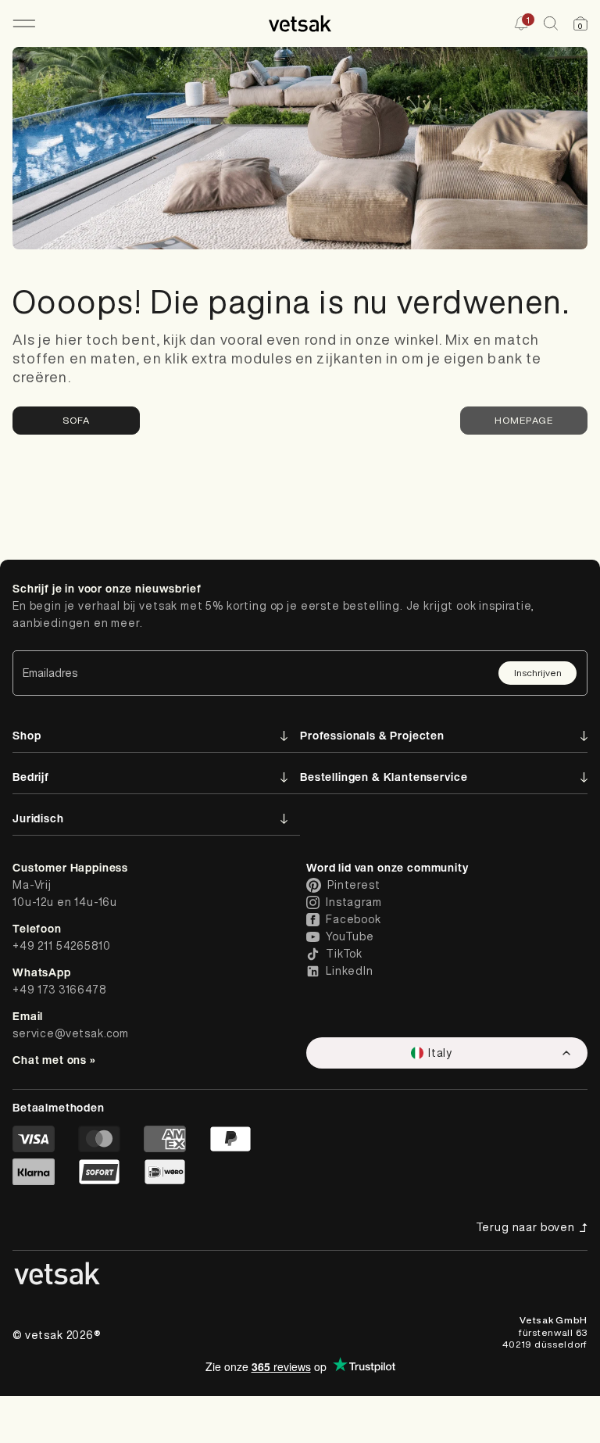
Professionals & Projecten (372, 735)
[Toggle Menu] (23, 23)
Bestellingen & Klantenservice (383, 776)
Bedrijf (30, 776)
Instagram (354, 902)
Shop (26, 735)
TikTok (344, 953)
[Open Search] (551, 23)
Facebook (353, 919)
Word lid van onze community (387, 867)
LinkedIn (349, 970)
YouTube (350, 936)
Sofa (76, 420)
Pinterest (353, 884)
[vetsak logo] (299, 23)
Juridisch (38, 818)
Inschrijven (538, 673)
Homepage (524, 420)
